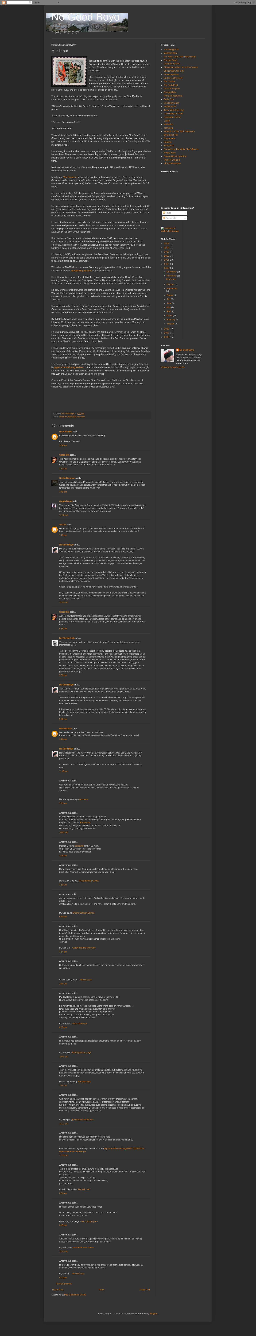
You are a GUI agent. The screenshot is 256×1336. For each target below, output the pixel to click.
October (171, 284)
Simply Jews (170, 153)
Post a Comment (63, 1284)
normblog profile (171, 49)
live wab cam (84, 1189)
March (170, 315)
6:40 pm (63, 917)
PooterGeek (169, 138)
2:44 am (63, 984)
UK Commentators (172, 163)
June (169, 303)
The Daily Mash (171, 85)
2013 (167, 252)
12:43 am (63, 1251)
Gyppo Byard (65, 501)
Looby (167, 121)
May (169, 307)
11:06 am (63, 515)
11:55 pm (63, 1155)
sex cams (83, 799)
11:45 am (63, 771)
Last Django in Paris (173, 113)
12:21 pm (63, 1123)
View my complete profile (173, 367)
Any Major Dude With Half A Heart (179, 57)
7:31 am (63, 803)
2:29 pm (63, 739)
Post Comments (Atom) (75, 1295)
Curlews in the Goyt (173, 78)
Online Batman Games (83, 913)
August (170, 295)
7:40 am (63, 492)
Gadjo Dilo (64, 455)
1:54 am (63, 1085)
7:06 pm (63, 855)
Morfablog (168, 124)
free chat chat (84, 1081)
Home (101, 1290)
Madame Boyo (170, 53)
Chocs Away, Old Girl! (174, 71)
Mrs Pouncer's (70, 177)
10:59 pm (63, 1056)
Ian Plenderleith (67, 638)
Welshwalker (65, 728)
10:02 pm (63, 832)
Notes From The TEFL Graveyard (179, 131)
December (172, 272)
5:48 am (63, 719)
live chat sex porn (89, 1221)
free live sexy (78, 1273)
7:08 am (63, 445)
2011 (167, 260)
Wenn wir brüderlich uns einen (72, 417)
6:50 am (63, 1193)
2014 (167, 247)
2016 (167, 243)
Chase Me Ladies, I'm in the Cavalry (181, 67)
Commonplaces (171, 74)
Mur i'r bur (171, 279)
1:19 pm (63, 535)
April (169, 311)
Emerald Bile (170, 92)
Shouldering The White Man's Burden (181, 149)
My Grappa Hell (171, 135)
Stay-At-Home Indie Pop (175, 156)
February (171, 319)
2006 (167, 337)
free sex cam (86, 980)
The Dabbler (170, 81)
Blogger (153, 1313)
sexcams (79, 846)
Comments (170, 218)
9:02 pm (63, 1277)
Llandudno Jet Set (172, 117)
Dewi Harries (65, 431)
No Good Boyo (85, 17)
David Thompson (172, 88)
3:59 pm (63, 675)
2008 (167, 329)
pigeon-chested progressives (69, 367)
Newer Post (57, 1290)
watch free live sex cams (83, 948)
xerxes (62, 524)
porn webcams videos (83, 1247)
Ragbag (167, 142)
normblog (168, 128)
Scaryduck (169, 145)
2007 (167, 333)
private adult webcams (83, 1119)
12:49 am (63, 602)
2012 (167, 256)
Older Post (145, 1290)
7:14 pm (63, 952)
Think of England (172, 160)
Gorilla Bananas (67, 478)
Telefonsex (85, 822)
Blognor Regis (170, 60)
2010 (167, 264)
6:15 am (63, 629)
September (172, 288)
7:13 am (63, 468)
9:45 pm (63, 1225)
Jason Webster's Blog (174, 110)
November (172, 276)
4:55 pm (63, 1027)
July (169, 299)
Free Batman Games (89, 881)
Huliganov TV (170, 106)
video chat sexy (79, 1023)
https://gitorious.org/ (81, 1052)
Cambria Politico (171, 63)
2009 (167, 268)
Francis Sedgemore (173, 96)
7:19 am (63, 885)
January (171, 324)
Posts (168, 213)
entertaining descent (81, 270)
